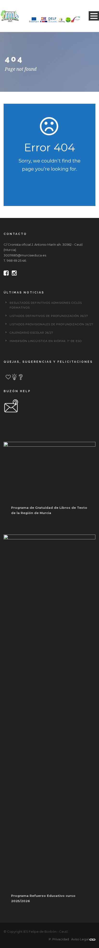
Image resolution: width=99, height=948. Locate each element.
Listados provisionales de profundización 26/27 (51, 324)
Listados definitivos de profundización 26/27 (49, 316)
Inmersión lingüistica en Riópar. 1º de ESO (46, 341)
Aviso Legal (80, 939)
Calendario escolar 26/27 (31, 332)
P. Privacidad (59, 939)
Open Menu (94, 16)
